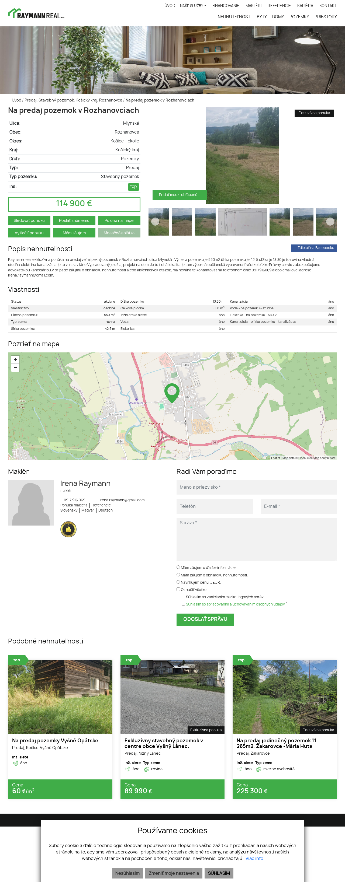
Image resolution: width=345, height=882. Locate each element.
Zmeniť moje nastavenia (174, 873)
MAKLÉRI (253, 6)
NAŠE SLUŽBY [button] (192, 6)
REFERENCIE (279, 6)
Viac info (254, 858)
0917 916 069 (74, 500)
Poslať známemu (74, 221)
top (133, 187)
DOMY (278, 17)
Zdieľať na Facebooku (316, 248)
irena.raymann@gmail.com (121, 500)
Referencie (101, 505)
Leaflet (275, 458)
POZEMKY (299, 17)
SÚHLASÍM (219, 873)
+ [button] (15, 359)
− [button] (15, 367)
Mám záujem (74, 233)
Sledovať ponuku (29, 221)
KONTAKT (328, 6)
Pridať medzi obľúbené (178, 195)
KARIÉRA (305, 6)
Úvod (16, 100)
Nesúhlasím (127, 873)
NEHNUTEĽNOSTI (234, 17)
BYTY (262, 17)
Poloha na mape (119, 221)
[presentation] (155, 155)
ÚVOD (169, 6)
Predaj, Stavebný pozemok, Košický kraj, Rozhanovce (74, 100)
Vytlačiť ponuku (29, 233)
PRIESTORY (326, 17)
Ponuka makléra (74, 505)
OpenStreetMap (308, 458)
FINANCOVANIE (225, 6)
